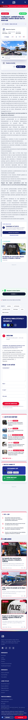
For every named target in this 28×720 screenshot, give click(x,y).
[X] (11, 325)
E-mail (4, 390)
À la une (3, 661)
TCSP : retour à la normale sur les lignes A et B (14, 588)
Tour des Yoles (4, 674)
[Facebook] (4, 325)
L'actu (2, 657)
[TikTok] (6, 648)
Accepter (20, 717)
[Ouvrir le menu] (2, 2)
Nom (4, 383)
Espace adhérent (5, 686)
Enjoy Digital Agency (5, 708)
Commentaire (6, 367)
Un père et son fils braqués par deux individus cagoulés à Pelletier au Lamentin (12, 617)
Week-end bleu (5, 312)
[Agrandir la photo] (14, 48)
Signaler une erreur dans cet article (11, 300)
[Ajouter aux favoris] (16, 37)
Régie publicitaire (5, 688)
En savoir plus (20, 714)
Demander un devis (5, 705)
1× (14, 66)
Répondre (5, 361)
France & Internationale (6, 663)
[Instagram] (9, 648)
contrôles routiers (6, 309)
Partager (7, 36)
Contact (3, 692)
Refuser (8, 717)
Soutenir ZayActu (5, 690)
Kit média (3, 703)
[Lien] (15, 325)
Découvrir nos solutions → (14, 232)
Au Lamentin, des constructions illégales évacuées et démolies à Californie (11, 559)
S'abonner (23, 13)
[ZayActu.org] (14, 2)
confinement (16, 306)
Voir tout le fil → (7, 458)
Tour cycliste (4, 677)
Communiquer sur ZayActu (7, 699)
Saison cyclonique (5, 672)
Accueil (2, 10)
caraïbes (9, 306)
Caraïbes (3, 659)
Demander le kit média (14, 235)
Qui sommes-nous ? (5, 683)
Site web (5, 396)
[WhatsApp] (8, 325)
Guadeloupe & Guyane (6, 665)
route (22, 309)
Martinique (8, 10)
